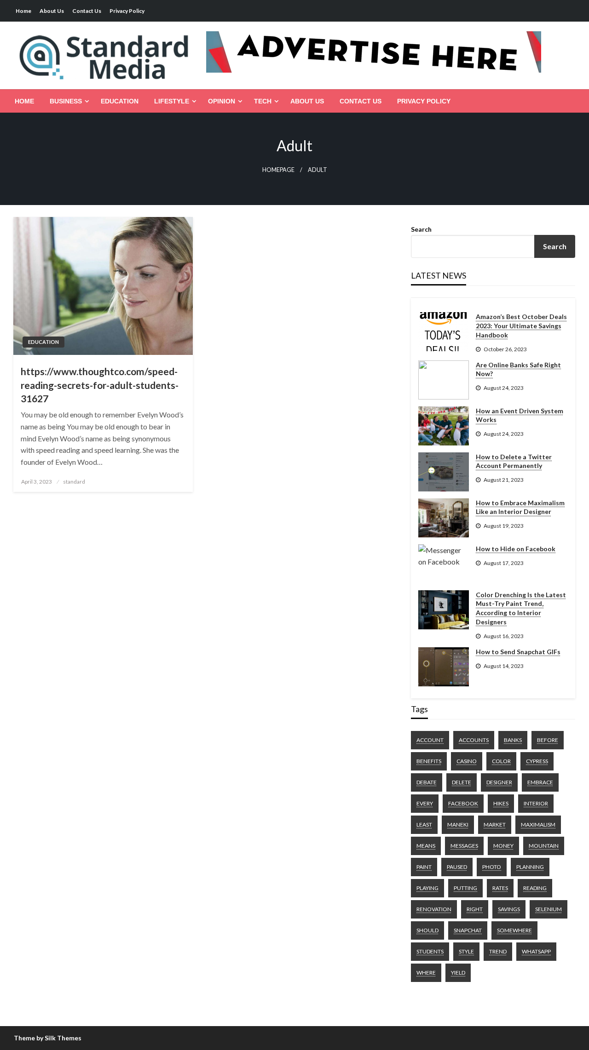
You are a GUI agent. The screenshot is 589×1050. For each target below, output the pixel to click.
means (425, 845)
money (503, 845)
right (475, 909)
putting (465, 888)
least (424, 824)
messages (464, 845)
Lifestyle (171, 101)
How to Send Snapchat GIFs (518, 652)
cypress (537, 761)
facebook (463, 803)
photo (491, 866)
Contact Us (86, 10)
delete (461, 782)
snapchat (468, 930)
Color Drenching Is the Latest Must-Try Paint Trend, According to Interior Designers (521, 608)
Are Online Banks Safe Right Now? (518, 369)
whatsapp (536, 951)
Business (66, 101)
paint (424, 866)
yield (458, 972)
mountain (544, 845)
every (424, 803)
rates (500, 888)
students (430, 951)
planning (530, 866)
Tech (262, 101)
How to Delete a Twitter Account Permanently (514, 461)
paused (457, 866)
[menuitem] (24, 101)
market (495, 824)
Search (421, 229)
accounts (474, 739)
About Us (52, 10)
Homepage (278, 169)
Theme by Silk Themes (47, 1038)
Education (120, 101)
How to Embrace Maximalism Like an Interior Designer (520, 507)
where (426, 972)
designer (499, 782)
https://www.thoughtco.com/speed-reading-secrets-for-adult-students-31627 (100, 384)
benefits (428, 761)
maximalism (538, 824)
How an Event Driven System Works (519, 415)
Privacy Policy (127, 10)
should (427, 930)
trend (498, 951)
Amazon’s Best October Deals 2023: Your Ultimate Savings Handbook (521, 325)
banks (513, 739)
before (547, 739)
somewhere (514, 930)
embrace (540, 782)
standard (74, 481)
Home (23, 10)
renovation (433, 909)
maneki (457, 824)
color (501, 761)
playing (427, 888)
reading (535, 888)
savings (509, 909)
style (466, 951)
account (430, 739)
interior (536, 803)
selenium (548, 909)
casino (466, 761)
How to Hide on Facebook (515, 549)
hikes (500, 803)
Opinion (221, 101)
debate (426, 782)
